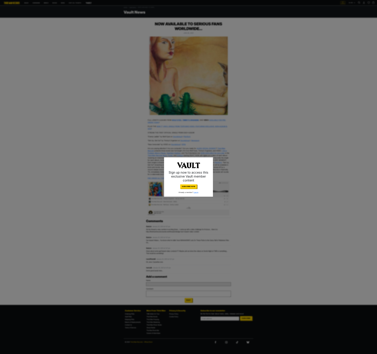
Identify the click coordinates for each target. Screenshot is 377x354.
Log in (196, 192)
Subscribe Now (188, 186)
